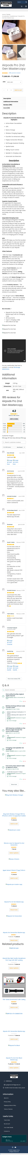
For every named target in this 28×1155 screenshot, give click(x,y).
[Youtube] (15, 1147)
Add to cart (18, 90)
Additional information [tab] (10, 101)
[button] (26, 6)
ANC (4, 82)
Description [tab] (7, 98)
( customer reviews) (14, 73)
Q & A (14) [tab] (6, 108)
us (8, 367)
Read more (14, 910)
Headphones (13, 16)
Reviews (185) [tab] (7, 105)
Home (4, 14)
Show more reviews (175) (14, 678)
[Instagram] (12, 1147)
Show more (14, 784)
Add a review (14, 419)
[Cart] (21, 6)
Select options (14, 853)
